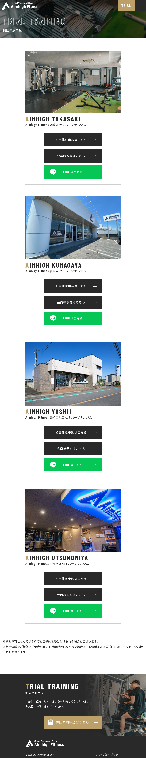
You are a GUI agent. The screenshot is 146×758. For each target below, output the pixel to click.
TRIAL (126, 5)
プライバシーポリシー (108, 754)
